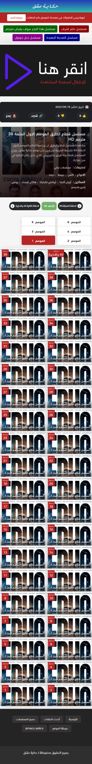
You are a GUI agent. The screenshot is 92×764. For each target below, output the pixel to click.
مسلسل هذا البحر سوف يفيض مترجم (30, 29)
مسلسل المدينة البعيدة (61, 37)
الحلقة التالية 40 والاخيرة (25, 206)
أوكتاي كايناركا (48, 182)
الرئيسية (73, 719)
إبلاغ (11, 115)
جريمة (61, 174)
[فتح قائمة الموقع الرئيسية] (88, 2)
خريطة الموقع (60, 728)
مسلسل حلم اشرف (74, 29)
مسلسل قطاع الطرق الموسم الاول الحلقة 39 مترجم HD (46, 136)
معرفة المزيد (16, 17)
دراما (51, 174)
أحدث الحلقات (52, 719)
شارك (37, 115)
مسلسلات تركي (62, 167)
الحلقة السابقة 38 (69, 206)
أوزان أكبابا (65, 182)
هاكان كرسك (29, 182)
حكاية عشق (30, 753)
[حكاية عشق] (46, 5)
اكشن (71, 174)
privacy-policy (34, 728)
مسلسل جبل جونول (27, 37)
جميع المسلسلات (25, 719)
